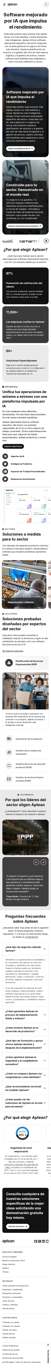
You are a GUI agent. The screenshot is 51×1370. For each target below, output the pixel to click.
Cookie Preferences (10, 1346)
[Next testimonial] (43, 862)
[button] (24, 584)
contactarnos (31, 937)
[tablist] (25, 721)
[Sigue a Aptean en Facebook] (35, 1241)
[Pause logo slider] (46, 240)
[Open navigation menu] (4, 4)
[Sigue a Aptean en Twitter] (39, 1241)
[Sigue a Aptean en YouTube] (47, 1241)
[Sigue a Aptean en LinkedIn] (43, 1241)
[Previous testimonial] (36, 862)
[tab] (25, 663)
